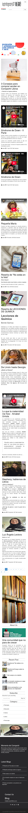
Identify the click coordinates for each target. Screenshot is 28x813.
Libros (5, 716)
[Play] (2, 126)
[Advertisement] (14, 27)
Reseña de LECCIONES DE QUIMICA (13, 310)
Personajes (7, 720)
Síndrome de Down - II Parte (12, 131)
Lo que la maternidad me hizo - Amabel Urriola (13, 414)
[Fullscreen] (26, 126)
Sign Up (23, 698)
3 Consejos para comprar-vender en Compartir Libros (10, 86)
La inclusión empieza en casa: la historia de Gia (16, 682)
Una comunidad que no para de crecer (14, 641)
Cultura (6, 712)
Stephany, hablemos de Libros (14, 480)
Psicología (6, 705)
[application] (14, 116)
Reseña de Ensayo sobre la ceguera (15, 670)
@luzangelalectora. (8, 541)
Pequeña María (9, 223)
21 (4, 572)
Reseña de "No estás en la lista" (13, 276)
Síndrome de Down (10, 176)
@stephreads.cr (22, 489)
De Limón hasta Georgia (13, 367)
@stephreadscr (6, 489)
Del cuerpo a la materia (14, 675)
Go (25, 9)
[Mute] (24, 126)
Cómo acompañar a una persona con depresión (14, 688)
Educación (6, 709)
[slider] (13, 126)
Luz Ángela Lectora (12, 534)
